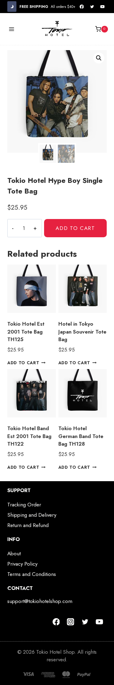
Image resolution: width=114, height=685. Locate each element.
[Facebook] (82, 6)
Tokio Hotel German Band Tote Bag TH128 (80, 436)
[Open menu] (11, 29)
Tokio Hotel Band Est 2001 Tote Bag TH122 (29, 436)
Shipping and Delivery (31, 515)
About (14, 553)
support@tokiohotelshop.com (39, 601)
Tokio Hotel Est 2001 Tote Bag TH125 (25, 331)
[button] (98, 58)
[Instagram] (70, 622)
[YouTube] (102, 6)
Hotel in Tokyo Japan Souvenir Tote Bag (82, 331)
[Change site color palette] (11, 6)
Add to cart (75, 228)
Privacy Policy (22, 563)
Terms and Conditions (31, 574)
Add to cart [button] (23, 363)
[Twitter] (92, 6)
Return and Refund (28, 525)
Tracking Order (24, 504)
